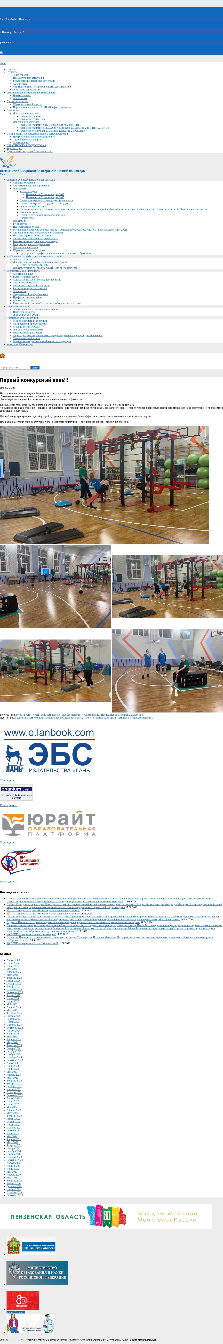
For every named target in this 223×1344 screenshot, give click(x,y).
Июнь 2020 (13, 1168)
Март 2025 (12, 1010)
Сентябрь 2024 (15, 1027)
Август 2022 (13, 1098)
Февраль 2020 (14, 1180)
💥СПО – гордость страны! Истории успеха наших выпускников (43, 910)
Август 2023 (13, 1063)
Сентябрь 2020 (15, 1160)
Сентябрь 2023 (15, 1060)
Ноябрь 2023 (14, 1054)
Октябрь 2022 (14, 1092)
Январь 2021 (14, 1148)
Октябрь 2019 (14, 1192)
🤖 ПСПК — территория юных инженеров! (31, 934)
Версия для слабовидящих (17, 53)
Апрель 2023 (14, 1074)
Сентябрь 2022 (15, 1095)
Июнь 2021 (13, 1133)
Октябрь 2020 (14, 1157)
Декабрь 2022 (14, 1086)
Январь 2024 (14, 1048)
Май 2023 (12, 1071)
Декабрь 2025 (14, 983)
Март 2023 (12, 1077)
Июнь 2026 (13, 966)
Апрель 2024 (14, 1039)
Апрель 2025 (14, 1007)
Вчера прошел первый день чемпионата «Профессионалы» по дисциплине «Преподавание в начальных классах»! (79, 714)
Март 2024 (12, 1042)
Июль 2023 (13, 1065)
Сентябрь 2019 (15, 1195)
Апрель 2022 (14, 1110)
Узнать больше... (16, 1312)
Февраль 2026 (14, 977)
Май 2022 (12, 1107)
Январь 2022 (14, 1118)
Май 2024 (12, 1036)
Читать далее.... (8, 780)
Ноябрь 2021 (14, 1124)
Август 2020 (13, 1162)
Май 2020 (12, 1171)
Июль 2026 (13, 963)
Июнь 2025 (13, 1001)
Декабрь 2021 (14, 1121)
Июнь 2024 (13, 1033)
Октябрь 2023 (14, 1057)
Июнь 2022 (13, 1104)
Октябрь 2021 (14, 1127)
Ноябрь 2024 (14, 1021)
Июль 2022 (13, 1101)
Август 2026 (13, 960)
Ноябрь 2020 (14, 1154)
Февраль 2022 (14, 1115)
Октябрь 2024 (14, 1024)
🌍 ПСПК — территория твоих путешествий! (32, 943)
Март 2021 (12, 1142)
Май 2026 (12, 969)
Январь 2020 (14, 1183)
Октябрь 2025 (14, 989)
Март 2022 (12, 1113)
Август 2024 (13, 1030)
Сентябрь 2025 (15, 992)
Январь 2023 (14, 1083)
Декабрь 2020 (14, 1151)
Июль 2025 (13, 998)
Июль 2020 (13, 1165)
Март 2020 (12, 1177)
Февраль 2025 (14, 1013)
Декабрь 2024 (14, 1018)
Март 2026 (12, 974)
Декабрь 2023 (14, 1051)
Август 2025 (13, 995)
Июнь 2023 (13, 1068)
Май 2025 (12, 1004)
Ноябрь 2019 (14, 1189)
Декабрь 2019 (14, 1186)
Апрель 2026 (14, 971)
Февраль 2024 (14, 1045)
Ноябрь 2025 (14, 986)
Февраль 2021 (14, 1145)
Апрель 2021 (14, 1139)
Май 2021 (12, 1136)
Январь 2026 (14, 980)
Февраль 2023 (14, 1080)
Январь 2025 (14, 1016)
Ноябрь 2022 (14, 1089)
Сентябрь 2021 (15, 1130)
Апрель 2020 (14, 1174)
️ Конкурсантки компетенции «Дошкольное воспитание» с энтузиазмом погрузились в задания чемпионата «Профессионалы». (82, 717)
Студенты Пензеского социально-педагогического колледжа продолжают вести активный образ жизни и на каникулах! (73, 922)
